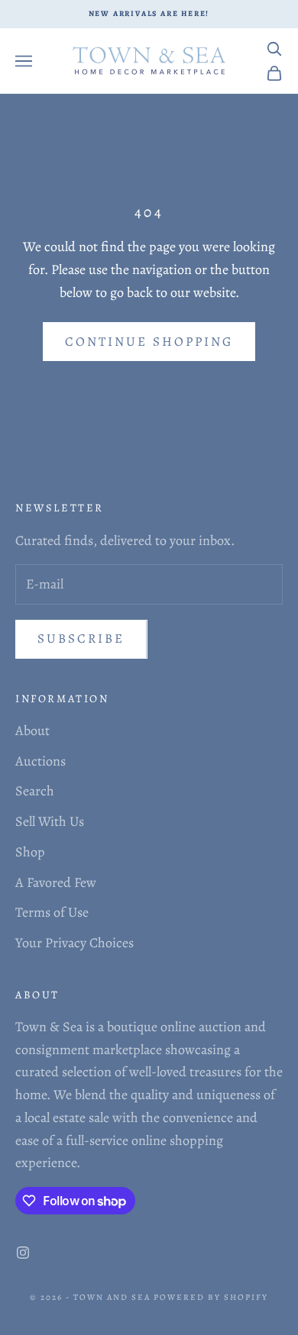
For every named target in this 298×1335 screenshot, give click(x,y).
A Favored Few (55, 882)
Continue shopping (149, 341)
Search (34, 791)
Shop (30, 852)
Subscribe (81, 638)
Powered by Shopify (211, 1297)
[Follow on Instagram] (23, 1252)
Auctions (40, 761)
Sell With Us (49, 821)
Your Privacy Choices (74, 943)
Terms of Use (52, 912)
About (32, 730)
